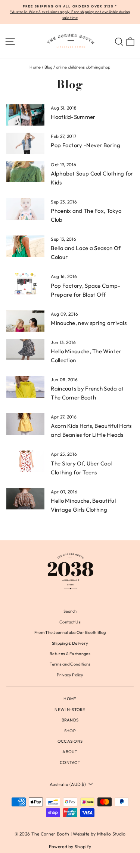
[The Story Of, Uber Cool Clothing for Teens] (25, 461)
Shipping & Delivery (70, 643)
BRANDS (70, 720)
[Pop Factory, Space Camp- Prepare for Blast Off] (25, 283)
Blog (48, 67)
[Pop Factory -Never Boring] (25, 143)
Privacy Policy (70, 674)
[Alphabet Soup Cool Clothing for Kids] (25, 172)
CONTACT (70, 762)
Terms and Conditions (70, 664)
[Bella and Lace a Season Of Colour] (25, 246)
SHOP (70, 730)
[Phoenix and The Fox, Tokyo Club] (25, 209)
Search (70, 611)
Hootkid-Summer (73, 116)
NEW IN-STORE (70, 709)
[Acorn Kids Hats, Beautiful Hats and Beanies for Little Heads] (25, 424)
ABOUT (70, 751)
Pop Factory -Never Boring (85, 145)
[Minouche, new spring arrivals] (25, 321)
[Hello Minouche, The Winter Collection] (25, 349)
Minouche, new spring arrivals (89, 322)
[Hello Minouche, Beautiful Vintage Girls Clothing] (25, 499)
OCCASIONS (70, 741)
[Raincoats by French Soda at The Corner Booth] (25, 387)
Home (35, 67)
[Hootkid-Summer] (25, 115)
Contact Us (70, 622)
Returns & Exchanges (70, 653)
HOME (69, 698)
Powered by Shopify (70, 846)
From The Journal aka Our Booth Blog (70, 632)
